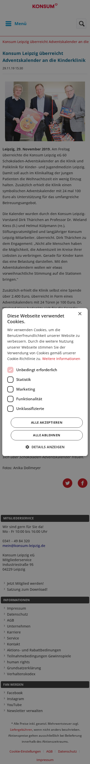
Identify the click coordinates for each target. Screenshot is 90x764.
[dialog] (45, 382)
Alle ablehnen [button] (46, 435)
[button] (45, 447)
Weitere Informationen (61, 358)
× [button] (80, 314)
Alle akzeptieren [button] (46, 422)
